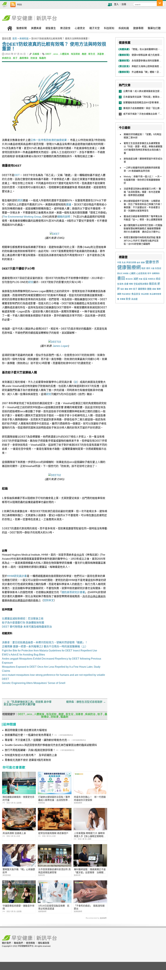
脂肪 (122, 289)
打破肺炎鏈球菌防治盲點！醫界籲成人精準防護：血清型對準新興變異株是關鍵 (54, 798)
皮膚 (126, 284)
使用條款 (30, 943)
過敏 (154, 289)
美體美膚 (36, 28)
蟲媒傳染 (24, 58)
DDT (17, 175)
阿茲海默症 (126, 294)
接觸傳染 (156, 273)
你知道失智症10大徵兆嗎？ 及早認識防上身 (31, 755)
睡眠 (131, 284)
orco (55, 54)
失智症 (158, 268)
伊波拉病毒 (131, 262)
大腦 (152, 268)
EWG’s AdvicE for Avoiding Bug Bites (23, 654)
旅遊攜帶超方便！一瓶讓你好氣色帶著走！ (29, 735)
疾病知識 (124, 28)
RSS (19, 4)
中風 (119, 262)
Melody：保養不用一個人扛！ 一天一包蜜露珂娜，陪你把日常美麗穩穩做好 (143, 179)
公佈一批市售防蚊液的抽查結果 (48, 140)
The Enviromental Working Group (22, 216)
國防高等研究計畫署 (73, 592)
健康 (143, 262)
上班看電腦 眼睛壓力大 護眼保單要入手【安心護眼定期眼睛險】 (89, 835)
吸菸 (143, 268)
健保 (138, 263)
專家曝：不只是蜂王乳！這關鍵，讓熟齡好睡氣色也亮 (36, 740)
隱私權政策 (43, 943)
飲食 (128, 299)
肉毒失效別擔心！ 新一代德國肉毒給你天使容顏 (90, 798)
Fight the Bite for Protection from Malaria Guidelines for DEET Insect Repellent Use (49, 650)
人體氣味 (64, 54)
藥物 (130, 289)
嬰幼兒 (120, 273)
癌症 (158, 278)
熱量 (140, 279)
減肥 (135, 278)
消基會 (100, 54)
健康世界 (152, 262)
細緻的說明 (63, 216)
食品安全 (135, 294)
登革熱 (120, 284)
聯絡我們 (18, 943)
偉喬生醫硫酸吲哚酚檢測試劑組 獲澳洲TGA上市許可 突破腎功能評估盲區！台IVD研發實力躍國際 (142, 240)
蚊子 (15, 58)
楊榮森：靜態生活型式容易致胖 (86, 701)
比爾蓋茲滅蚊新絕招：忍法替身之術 (22, 618)
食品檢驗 (145, 294)
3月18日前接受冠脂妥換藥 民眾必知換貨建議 (53, 907)
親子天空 (94, 28)
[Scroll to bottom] (160, 3)
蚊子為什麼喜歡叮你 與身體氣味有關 (23, 622)
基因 (148, 268)
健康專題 (138, 28)
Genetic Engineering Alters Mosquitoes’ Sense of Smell (33, 683)
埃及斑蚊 (75, 54)
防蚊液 (33, 58)
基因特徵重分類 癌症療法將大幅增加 (26, 730)
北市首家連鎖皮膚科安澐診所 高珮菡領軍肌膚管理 (54, 871)
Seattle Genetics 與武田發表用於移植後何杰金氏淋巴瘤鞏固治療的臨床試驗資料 (51, 745)
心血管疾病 (141, 273)
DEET (48, 54)
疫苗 (145, 279)
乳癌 (124, 262)
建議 (68, 204)
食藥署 (122, 299)
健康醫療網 (129, 267)
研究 (30, 282)
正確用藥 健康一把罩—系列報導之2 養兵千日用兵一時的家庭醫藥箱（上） (45, 646)
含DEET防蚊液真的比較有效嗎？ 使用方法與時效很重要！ (54, 46)
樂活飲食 (65, 28)
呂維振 (35, 54)
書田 (121, 278)
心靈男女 (80, 28)
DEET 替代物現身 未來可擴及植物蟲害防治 (27, 626)
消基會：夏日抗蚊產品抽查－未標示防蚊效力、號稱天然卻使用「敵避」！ (45, 642)
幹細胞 (126, 273)
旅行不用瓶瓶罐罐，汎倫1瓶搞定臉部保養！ (30, 750)
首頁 (14, 38)
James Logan (60, 346)
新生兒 (91, 54)
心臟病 (132, 273)
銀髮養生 (51, 28)
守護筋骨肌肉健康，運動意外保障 (18, 907)
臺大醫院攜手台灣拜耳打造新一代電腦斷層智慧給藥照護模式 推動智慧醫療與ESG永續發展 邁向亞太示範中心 (143, 228)
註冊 (124, 4)
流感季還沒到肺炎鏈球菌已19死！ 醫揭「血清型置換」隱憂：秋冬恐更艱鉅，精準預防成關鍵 (142, 191)
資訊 (20, 200)
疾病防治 (6, 58)
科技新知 (109, 28)
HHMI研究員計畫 (17, 576)
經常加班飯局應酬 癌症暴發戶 (53, 833)
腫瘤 (126, 289)
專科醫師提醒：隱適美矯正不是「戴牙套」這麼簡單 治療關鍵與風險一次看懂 (90, 871)
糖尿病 (153, 283)
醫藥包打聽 (154, 28)
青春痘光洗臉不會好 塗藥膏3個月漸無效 (28, 760)
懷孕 (149, 273)
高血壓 (134, 299)
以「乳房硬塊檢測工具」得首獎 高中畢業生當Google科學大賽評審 (28, 703)
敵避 (84, 54)
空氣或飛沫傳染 (141, 284)
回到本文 (48, 600)
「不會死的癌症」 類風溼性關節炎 (89, 907)
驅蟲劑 (42, 58)
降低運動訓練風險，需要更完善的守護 (18, 798)
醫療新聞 (21, 28)
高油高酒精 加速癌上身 (14, 833)
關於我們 (6, 943)
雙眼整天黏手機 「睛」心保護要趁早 (19, 871)
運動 (149, 289)
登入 (116, 4)
